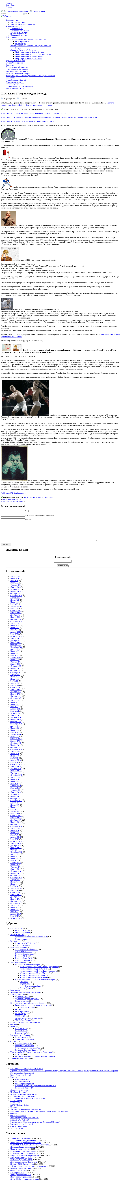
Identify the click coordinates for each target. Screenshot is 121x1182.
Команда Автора (12, 20)
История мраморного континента (19, 86)
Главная (9, 3)
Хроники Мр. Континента (21, 1138)
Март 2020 (14, 737)
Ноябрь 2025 (15, 591)
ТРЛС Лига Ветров (23, 1020)
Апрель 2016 (15, 837)
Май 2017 (14, 809)
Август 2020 (15, 726)
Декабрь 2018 (15, 769)
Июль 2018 (14, 779)
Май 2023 (14, 655)
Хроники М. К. (16, 29)
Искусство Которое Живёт (21, 1177)
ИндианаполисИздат (33, 986)
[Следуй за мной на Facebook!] (17, 11)
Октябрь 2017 (15, 799)
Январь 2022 (15, 690)
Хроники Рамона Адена (15, 61)
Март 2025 (14, 608)
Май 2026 (14, 581)
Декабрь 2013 (15, 897)
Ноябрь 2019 (15, 745)
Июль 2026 (14, 579)
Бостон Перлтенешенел (24, 1046)
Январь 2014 (15, 895)
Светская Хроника (27, 1007)
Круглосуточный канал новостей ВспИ (31, 937)
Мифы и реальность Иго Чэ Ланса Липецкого (33, 54)
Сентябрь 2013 (16, 903)
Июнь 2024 (14, 628)
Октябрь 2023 (15, 645)
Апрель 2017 (15, 811)
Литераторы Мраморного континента (25, 1109)
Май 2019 (14, 758)
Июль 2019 (14, 754)
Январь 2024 (15, 638)
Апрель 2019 (15, 760)
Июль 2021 (14, 702)
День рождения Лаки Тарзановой (23, 1162)
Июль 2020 (14, 728)
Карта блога (10, 5)
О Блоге (13, 1024)
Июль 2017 (14, 805)
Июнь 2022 (14, 679)
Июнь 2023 (14, 653)
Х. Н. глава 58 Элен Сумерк (12, 502)
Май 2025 (14, 604)
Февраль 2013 (16, 918)
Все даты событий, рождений (18, 67)
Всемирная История (14, 27)
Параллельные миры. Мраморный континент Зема (35, 1086)
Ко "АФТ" (19, 1009)
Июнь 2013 (14, 910)
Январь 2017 (15, 818)
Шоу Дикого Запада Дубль (21, 1158)
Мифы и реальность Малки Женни (29, 56)
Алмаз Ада (19, 1054)
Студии (18, 48)
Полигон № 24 (21, 1031)
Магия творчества (22, 933)
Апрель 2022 (15, 683)
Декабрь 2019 (15, 743)
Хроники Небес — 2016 (25, 1088)
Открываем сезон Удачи (24, 1039)
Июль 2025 (14, 600)
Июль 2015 (14, 856)
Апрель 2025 (15, 606)
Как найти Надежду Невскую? (18, 74)
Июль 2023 (14, 651)
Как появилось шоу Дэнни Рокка (23, 1141)
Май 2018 (14, 784)
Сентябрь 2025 (16, 596)
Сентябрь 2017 (16, 801)
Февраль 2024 (16, 636)
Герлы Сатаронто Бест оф (16, 80)
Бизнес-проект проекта (24, 1084)
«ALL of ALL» (16, 928)
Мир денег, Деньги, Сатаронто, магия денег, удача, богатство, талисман (39, 1111)
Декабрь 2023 (15, 640)
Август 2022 (15, 675)
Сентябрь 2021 (16, 698)
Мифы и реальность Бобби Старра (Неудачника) (39, 967)
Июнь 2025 (14, 602)
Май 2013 (14, 912)
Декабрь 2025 (15, 589)
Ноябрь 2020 (15, 720)
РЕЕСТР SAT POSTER (15, 84)
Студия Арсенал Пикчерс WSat (27, 1048)
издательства (25, 984)
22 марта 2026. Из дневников (22, 1164)
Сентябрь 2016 (16, 826)
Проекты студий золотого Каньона (24, 1118)
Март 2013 (14, 916)
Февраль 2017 (16, 816)
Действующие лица (13, 37)
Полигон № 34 (21, 1033)
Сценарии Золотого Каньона (26, 1050)
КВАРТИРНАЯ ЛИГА (15, 88)
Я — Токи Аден (16, 1128)
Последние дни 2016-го (11, 499)
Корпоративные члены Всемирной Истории (28, 39)
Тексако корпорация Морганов (27, 1018)
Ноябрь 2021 (15, 694)
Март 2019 (14, 762)
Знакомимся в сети (18, 990)
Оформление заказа (13, 82)
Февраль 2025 (16, 611)
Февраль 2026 (16, 585)
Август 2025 (15, 598)
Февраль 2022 (16, 687)
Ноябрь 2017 (15, 796)
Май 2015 (14, 860)
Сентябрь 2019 (16, 749)
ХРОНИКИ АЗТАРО (19, 33)
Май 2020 (14, 732)
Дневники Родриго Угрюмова (22, 24)
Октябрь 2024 (15, 619)
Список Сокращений (14, 63)
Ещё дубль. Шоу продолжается (22, 1153)
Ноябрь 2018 (15, 771)
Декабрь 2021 (15, 692)
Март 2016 (14, 839)
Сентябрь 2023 (16, 647)
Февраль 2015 (16, 867)
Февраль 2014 (16, 893)
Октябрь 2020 (15, 722)
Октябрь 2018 (15, 773)
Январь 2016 (15, 843)
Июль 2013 (14, 907)
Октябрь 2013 (15, 901)
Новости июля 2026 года (20, 1149)
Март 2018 (14, 788)
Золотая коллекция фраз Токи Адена (25, 992)
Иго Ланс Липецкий (18, 1092)
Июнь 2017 (14, 807)
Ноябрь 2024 (15, 617)
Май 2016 (14, 835)
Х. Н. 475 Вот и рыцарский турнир (24, 1179)
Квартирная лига (22, 1001)
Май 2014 (14, 886)
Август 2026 (15, 576)
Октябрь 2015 (15, 850)
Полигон (14, 1026)
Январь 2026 (15, 587)
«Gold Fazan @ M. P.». (24, 1044)
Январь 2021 (15, 715)
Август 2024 (15, 623)
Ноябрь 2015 (15, 848)
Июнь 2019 (14, 756)
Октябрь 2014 (15, 875)
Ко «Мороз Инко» (22, 41)
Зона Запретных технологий (26, 950)
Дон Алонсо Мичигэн (19, 1090)
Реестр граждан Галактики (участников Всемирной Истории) (30, 76)
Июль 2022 (14, 677)
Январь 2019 (15, 766)
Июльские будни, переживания (23, 1147)
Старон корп (20, 1016)
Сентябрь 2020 (16, 724)
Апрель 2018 (15, 786)
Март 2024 (14, 634)
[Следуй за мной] (37, 11)
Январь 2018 (15, 792)
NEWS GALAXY (17, 935)
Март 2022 (14, 685)
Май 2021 (14, 707)
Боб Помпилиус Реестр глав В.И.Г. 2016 (26, 1069)
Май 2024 (14, 630)
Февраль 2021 (16, 713)
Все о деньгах (16, 941)
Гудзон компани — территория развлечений (33, 1005)
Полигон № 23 (21, 1029)
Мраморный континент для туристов (25, 1022)
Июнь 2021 (14, 705)
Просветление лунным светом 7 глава (25, 1143)
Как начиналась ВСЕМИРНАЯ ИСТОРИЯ (27, 1099)
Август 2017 (15, 803)
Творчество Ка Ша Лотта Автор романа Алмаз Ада (31, 1052)
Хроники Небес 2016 (44, 497)
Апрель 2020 (15, 734)
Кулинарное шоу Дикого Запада (23, 1151)
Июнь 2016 (14, 833)
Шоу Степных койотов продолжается (25, 1155)
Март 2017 (14, 813)
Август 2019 (15, 752)
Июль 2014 (14, 882)
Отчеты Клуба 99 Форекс (25, 943)
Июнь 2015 (14, 858)
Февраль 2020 (16, 739)
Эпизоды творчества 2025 (20, 1175)
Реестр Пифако (26, 988)
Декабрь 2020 (15, 717)
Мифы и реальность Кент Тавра (32, 975)
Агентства (24, 982)
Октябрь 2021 (15, 696)
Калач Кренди (16, 1101)
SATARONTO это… (23, 1081)
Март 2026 (14, 583)
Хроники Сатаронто (18, 35)
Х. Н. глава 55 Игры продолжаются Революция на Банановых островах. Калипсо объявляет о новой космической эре (49, 117)
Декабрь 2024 (15, 615)
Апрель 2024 (15, 632)
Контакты (10, 65)
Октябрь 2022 (15, 670)
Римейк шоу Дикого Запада (21, 1160)
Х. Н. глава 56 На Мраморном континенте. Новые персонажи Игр (27, 121)
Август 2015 (15, 854)
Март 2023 (14, 660)
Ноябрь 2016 (15, 822)
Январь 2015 (15, 869)
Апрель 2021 (15, 709)
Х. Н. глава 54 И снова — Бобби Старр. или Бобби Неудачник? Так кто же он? (33, 113)
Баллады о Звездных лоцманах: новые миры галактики (37, 1056)
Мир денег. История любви (17, 71)
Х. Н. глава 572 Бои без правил (13, 493)
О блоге (9, 7)
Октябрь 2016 (15, 824)
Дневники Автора (17, 22)
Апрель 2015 (15, 863)
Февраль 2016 (16, 841)
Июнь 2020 (14, 730)
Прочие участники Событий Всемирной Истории (30, 46)
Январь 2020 (15, 741)
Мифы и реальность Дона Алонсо (28, 59)
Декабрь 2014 (15, 871)
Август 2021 (15, 700)
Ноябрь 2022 (15, 668)
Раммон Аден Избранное (20, 1035)
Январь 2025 (15, 613)
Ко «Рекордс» (20, 44)
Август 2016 (15, 828)
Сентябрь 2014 (16, 878)
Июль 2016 (14, 831)
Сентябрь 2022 (16, 673)
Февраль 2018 (16, 790)
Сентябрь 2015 (16, 852)
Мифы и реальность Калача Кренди (29, 52)
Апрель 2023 (15, 658)
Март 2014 (14, 890)
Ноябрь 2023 (15, 643)
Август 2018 (15, 777)
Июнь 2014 (14, 884)
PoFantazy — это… (22, 1079)
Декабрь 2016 (15, 820)
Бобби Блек (10, 78)
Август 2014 (15, 880)
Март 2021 (14, 711)
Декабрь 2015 (15, 846)
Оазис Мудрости (21, 1037)
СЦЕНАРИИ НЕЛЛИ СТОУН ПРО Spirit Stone (29, 1145)
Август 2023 (15, 649)
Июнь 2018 (14, 781)
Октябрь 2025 (15, 593)
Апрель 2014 (15, 888)
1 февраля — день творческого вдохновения (28, 1166)
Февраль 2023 (16, 662)
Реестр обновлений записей (17, 69)
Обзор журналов (21, 939)
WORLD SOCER (22, 930)
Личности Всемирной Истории (23, 50)
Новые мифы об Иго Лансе (21, 1168)
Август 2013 (15, 905)
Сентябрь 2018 (16, 775)
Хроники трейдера (22, 945)
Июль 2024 (14, 626)
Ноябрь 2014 (15, 873)
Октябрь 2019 (15, 747)
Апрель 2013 (15, 914)
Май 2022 (14, 681)
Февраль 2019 (16, 764)
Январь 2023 (15, 664)
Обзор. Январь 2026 (18, 1170)
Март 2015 (14, 865)
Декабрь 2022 (15, 666)
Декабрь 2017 (15, 794)
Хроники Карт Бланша (19, 31)
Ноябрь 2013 (15, 899)
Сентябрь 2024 (16, 621)
